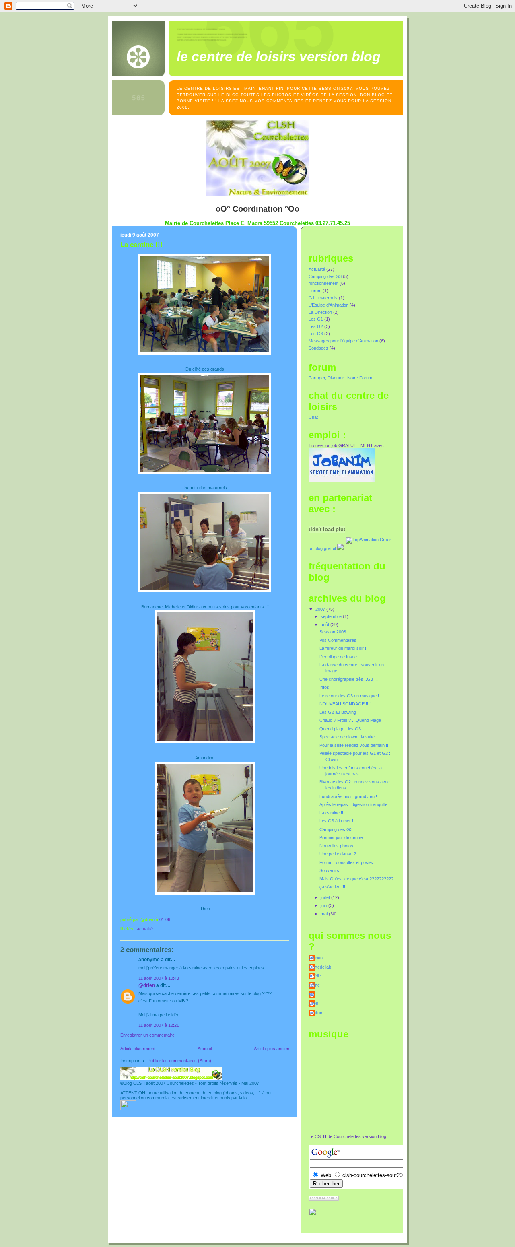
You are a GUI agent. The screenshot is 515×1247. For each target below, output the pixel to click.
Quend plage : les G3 (340, 728)
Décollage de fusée (338, 656)
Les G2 (316, 326)
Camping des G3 (325, 276)
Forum (315, 290)
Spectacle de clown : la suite (347, 736)
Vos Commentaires (337, 640)
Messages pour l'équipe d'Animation (343, 340)
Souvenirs (329, 870)
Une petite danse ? (337, 853)
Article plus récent (137, 1048)
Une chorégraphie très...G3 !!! (348, 679)
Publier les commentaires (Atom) (179, 1060)
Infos (324, 687)
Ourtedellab (320, 967)
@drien (146, 985)
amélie (315, 975)
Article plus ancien (271, 1048)
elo (311, 994)
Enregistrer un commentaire (147, 1035)
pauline (315, 1012)
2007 (320, 609)
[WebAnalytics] (128, 1108)
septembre (332, 616)
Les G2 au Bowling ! (338, 712)
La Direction (320, 312)
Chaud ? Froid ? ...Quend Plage (350, 720)
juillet (326, 897)
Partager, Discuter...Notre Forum (340, 377)
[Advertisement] (349, 1086)
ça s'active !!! (332, 886)
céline (314, 985)
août (325, 624)
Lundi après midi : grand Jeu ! (348, 796)
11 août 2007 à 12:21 (158, 1025)
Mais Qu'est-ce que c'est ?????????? (356, 878)
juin (324, 905)
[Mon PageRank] (324, 1199)
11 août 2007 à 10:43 (158, 978)
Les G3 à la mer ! (336, 820)
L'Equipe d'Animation (328, 305)
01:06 (164, 919)
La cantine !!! (141, 245)
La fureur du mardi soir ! (342, 648)
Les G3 (316, 333)
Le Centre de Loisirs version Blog (279, 56)
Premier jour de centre (341, 837)
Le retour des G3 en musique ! (349, 695)
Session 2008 (332, 631)
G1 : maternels (323, 297)
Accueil (205, 1048)
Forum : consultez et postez (346, 862)
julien (313, 1003)
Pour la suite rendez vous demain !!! (354, 745)
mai (325, 913)
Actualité (145, 928)
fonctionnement (323, 283)
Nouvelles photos (336, 845)
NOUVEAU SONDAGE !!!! (345, 703)
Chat (313, 417)
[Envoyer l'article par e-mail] (172, 919)
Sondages (318, 348)
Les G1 (316, 319)
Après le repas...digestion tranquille (353, 804)
